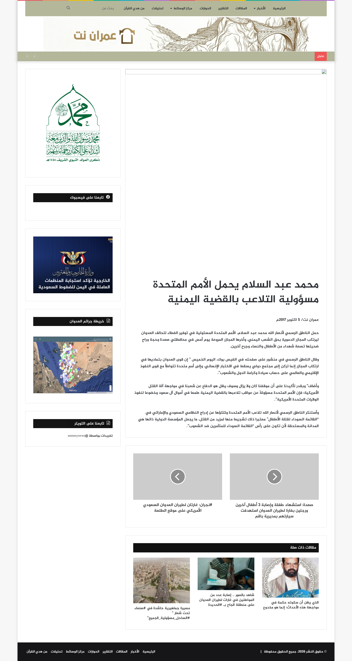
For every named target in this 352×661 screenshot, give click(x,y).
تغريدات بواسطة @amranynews (90, 436)
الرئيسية (279, 8)
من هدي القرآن (134, 8)
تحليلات (157, 8)
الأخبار (261, 8)
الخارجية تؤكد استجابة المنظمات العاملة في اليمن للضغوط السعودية (74, 284)
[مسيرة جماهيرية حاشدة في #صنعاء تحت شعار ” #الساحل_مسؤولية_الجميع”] (161, 580)
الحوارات (205, 8)
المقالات (241, 8)
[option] (73, 264)
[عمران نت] (176, 34)
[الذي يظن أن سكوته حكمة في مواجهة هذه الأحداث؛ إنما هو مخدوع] (290, 578)
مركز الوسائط (182, 8)
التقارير (223, 8)
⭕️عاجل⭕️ (304, 56)
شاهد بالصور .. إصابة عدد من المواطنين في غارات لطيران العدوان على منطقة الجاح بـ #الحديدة (226, 600)
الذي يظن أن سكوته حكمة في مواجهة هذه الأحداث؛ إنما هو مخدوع (291, 605)
